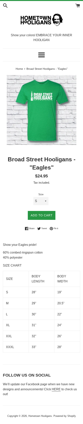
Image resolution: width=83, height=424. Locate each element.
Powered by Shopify (64, 416)
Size (40, 194)
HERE (56, 389)
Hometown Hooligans (40, 416)
